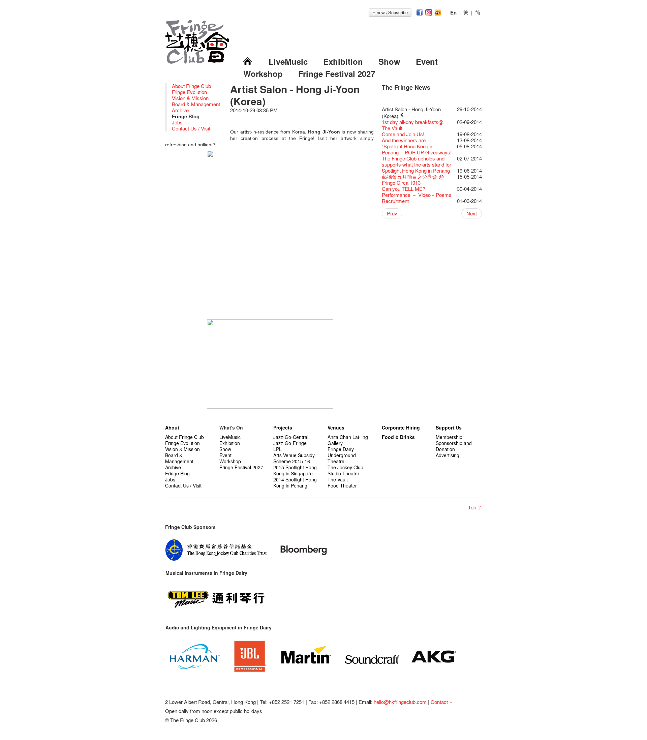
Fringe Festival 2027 (336, 73)
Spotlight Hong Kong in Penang (416, 170)
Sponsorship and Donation (454, 446)
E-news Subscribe (390, 12)
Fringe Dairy (341, 449)
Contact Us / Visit (191, 128)
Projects (282, 427)
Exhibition (343, 61)
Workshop (263, 73)
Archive (180, 110)
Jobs (177, 122)
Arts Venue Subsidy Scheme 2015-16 (294, 458)
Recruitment (395, 200)
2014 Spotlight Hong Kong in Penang (295, 482)
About (172, 427)
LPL (277, 449)
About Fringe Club (191, 85)
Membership (449, 437)
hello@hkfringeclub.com (400, 701)
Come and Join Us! (403, 134)
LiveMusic (288, 61)
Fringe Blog (177, 473)
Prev (392, 213)
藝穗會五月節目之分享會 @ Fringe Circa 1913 (413, 179)
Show (389, 61)
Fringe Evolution (189, 91)
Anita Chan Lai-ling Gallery (348, 440)
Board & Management (196, 104)
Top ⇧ (475, 507)
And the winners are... (406, 140)
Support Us (449, 427)
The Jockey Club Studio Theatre (345, 470)
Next (471, 213)
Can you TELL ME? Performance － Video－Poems (417, 191)
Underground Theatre (342, 458)
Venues (336, 427)
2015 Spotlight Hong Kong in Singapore (295, 470)
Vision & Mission (190, 97)
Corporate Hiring (401, 427)
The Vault (338, 479)
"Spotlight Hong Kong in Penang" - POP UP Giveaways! (417, 149)
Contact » (441, 701)
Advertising (447, 455)
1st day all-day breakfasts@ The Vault (412, 124)
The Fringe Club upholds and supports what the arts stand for (416, 161)
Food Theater (342, 485)
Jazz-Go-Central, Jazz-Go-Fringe (291, 440)
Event (427, 61)
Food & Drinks (398, 437)
